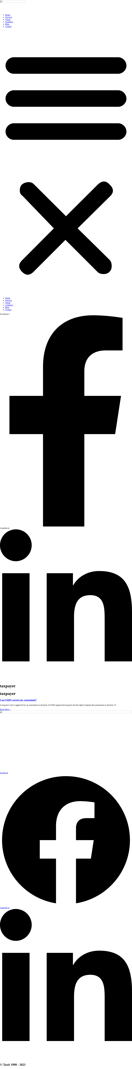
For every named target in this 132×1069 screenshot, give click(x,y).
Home (7, 15)
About (7, 19)
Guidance (9, 22)
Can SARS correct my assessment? (18, 700)
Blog (7, 24)
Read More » (5, 709)
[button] (66, 162)
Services (8, 17)
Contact (8, 26)
